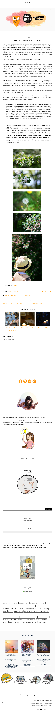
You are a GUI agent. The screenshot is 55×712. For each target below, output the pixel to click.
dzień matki (6, 608)
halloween (21, 608)
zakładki (11, 622)
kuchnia (10, 611)
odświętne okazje (13, 614)
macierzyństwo (28, 611)
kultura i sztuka (18, 611)
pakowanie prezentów (24, 614)
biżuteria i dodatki (24, 603)
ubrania (40, 616)
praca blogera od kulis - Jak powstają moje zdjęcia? (12, 329)
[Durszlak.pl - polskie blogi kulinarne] (27, 591)
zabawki (5, 622)
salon (28, 616)
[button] (27, 2)
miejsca (36, 611)
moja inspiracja (44, 611)
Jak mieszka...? (7, 603)
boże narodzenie (34, 603)
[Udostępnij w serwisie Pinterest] (51, 292)
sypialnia (34, 616)
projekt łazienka (7, 616)
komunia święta (44, 608)
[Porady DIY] (27, 588)
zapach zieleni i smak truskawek (14, 303)
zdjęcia (27, 295)
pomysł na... (45, 614)
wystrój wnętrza (30, 619)
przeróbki (16, 616)
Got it (45, 709)
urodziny (46, 616)
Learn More (39, 709)
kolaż (36, 608)
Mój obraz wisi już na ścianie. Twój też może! (43, 655)
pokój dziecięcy (36, 614)
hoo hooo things (29, 608)
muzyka (7, 295)
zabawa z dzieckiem (41, 619)
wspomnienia (21, 619)
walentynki (6, 619)
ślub (40, 622)
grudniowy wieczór (27, 327)
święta (44, 622)
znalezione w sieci (26, 622)
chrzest (43, 603)
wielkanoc (13, 619)
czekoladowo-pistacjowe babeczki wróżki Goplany (36, 304)
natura (13, 295)
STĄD (15, 285)
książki (5, 611)
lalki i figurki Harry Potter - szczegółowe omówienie (27, 656)
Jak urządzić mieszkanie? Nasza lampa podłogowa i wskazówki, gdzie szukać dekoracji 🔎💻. (11, 657)
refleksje (20, 295)
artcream (15, 603)
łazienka (34, 622)
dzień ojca (13, 608)
